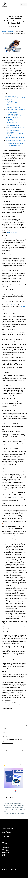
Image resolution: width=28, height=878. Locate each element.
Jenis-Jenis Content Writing (11, 117)
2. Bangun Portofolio (12, 113)
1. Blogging (9, 119)
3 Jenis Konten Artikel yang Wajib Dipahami (14, 814)
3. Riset (9, 104)
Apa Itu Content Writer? (11, 96)
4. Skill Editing (10, 106)
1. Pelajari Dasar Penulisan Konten (15, 111)
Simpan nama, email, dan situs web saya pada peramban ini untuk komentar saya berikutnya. (14, 740)
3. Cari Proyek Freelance (12, 114)
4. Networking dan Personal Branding (15, 116)
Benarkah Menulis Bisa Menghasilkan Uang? (14, 805)
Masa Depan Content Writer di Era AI (12, 803)
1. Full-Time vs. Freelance (13, 131)
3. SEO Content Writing (12, 122)
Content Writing (10, 32)
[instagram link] (6, 843)
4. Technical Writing (11, 124)
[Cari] (23, 750)
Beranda (4, 32)
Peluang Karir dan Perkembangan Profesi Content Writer (14, 128)
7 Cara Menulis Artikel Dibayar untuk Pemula (14, 808)
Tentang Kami (7, 837)
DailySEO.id (14, 497)
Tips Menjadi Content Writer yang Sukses (15, 140)
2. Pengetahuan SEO (12, 103)
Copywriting (4, 849)
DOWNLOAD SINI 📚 (10, 791)
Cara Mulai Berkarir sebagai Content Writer (15, 109)
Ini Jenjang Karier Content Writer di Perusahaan (14, 705)
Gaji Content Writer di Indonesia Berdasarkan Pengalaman (15, 134)
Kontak (3, 854)
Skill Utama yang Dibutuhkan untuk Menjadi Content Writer (15, 99)
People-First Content (12, 232)
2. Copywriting (10, 121)
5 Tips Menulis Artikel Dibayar (11, 703)
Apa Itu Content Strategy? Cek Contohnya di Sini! (14, 810)
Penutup (7, 147)
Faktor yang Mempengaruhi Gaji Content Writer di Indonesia (14, 138)
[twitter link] (3, 843)
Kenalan (4, 856)
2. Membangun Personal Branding (15, 144)
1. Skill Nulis (10, 101)
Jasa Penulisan (5, 853)
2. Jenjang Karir (10, 132)
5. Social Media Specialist (13, 126)
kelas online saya (14, 305)
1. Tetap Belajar (10, 142)
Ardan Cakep (11, 26)
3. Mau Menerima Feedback (13, 145)
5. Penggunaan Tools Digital (13, 108)
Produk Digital (5, 851)
